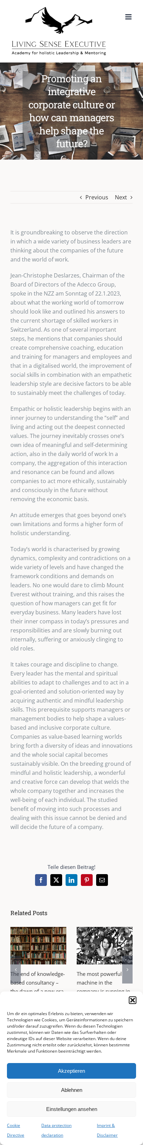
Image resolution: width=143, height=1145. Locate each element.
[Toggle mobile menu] (129, 16)
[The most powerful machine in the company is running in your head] (105, 945)
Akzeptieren (71, 1071)
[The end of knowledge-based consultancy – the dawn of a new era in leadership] (38, 945)
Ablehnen (71, 1090)
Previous (96, 197)
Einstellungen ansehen (71, 1109)
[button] (132, 1000)
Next (121, 197)
